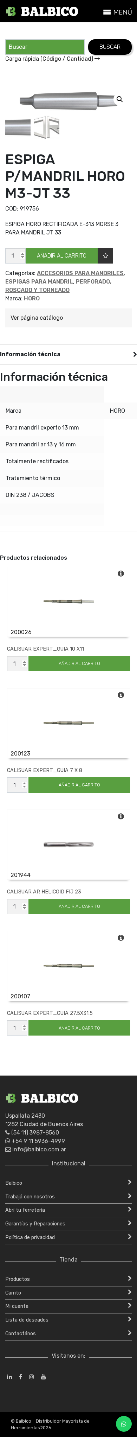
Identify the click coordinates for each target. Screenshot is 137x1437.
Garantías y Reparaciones (35, 1224)
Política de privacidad (30, 1237)
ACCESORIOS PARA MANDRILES (80, 273)
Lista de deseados (26, 1320)
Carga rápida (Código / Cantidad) (49, 58)
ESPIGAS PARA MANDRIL (39, 281)
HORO (32, 298)
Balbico (13, 1183)
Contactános (20, 1334)
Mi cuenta (16, 1306)
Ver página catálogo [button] (37, 317)
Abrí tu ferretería (25, 1210)
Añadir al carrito (61, 255)
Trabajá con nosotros (30, 1197)
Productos (17, 1279)
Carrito (13, 1293)
